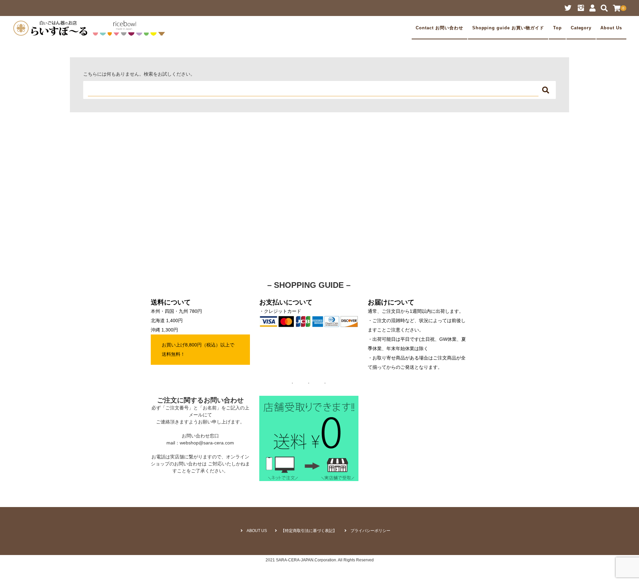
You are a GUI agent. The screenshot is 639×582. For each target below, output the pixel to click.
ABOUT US (257, 530)
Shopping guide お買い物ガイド (508, 28)
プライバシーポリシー (370, 530)
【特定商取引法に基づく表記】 (309, 530)
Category (581, 28)
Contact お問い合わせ (439, 28)
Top (557, 28)
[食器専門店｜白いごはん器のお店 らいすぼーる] (91, 28)
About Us (611, 28)
